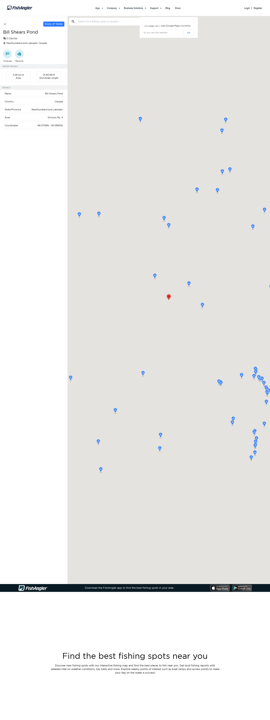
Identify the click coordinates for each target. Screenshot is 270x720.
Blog (167, 8)
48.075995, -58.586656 (50, 126)
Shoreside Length (49, 78)
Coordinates (11, 126)
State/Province (13, 110)
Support (154, 8)
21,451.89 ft (49, 75)
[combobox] (119, 21)
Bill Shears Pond (54, 94)
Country (9, 102)
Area (18, 78)
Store (177, 8)
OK (188, 32)
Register (258, 8)
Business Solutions (133, 8)
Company (112, 8)
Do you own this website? (156, 33)
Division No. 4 (55, 118)
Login (247, 8)
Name (8, 94)
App (97, 8)
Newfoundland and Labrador (47, 110)
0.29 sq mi (18, 75)
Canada (59, 102)
